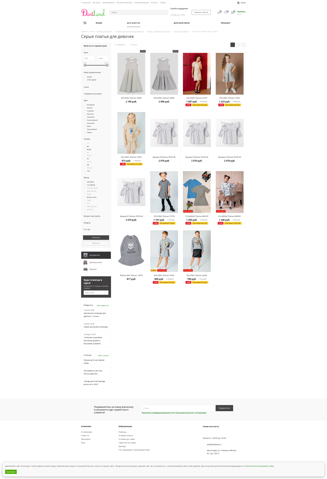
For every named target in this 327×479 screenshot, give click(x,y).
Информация (125, 426)
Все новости (102, 305)
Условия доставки (127, 439)
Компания (86, 426)
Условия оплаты (126, 435)
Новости (85, 435)
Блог (83, 442)
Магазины (85, 439)
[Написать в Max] (211, 433)
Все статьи (103, 355)
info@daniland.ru (214, 444)
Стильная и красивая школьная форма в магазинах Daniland (93, 340)
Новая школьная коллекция (96, 327)
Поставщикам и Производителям (134, 449)
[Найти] (165, 12)
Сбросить (96, 243)
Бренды (122, 446)
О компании (86, 432)
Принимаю (10, 472)
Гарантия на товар (127, 442)
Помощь (123, 432)
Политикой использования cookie (259, 466)
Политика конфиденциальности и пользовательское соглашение (174, 413)
